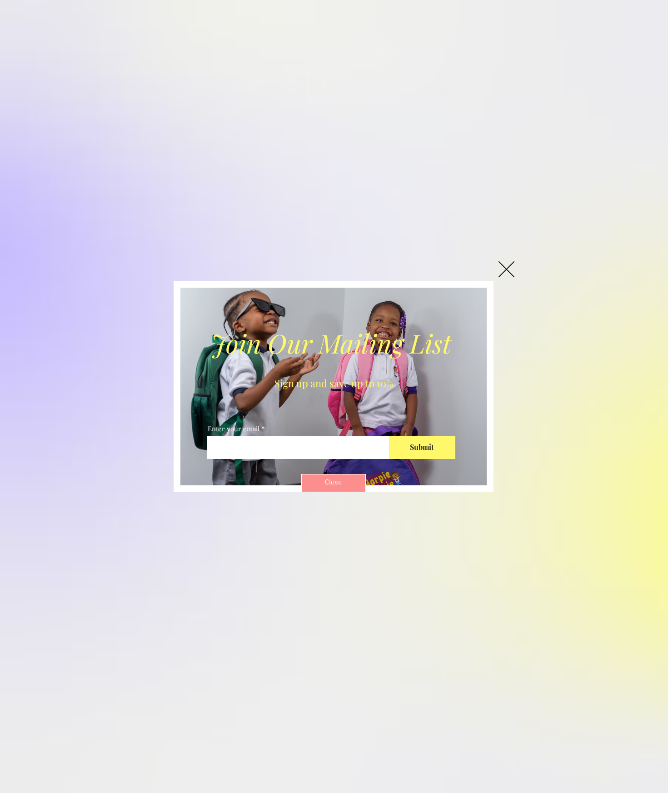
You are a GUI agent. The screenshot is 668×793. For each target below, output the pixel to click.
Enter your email (233, 428)
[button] (506, 269)
